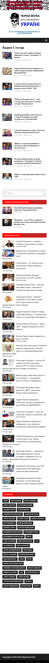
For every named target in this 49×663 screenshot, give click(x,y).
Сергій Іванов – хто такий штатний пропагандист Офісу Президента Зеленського (29, 266)
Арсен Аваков (9, 518)
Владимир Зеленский (12, 532)
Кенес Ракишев (10, 554)
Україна (29, 581)
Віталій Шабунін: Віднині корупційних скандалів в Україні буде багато (28, 209)
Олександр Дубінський (13, 563)
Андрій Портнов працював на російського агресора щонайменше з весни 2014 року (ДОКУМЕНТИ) (30, 402)
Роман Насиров (10, 572)
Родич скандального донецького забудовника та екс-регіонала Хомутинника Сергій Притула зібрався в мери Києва (24, 425)
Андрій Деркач (24, 509)
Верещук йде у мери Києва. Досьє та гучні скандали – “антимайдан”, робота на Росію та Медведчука (30, 378)
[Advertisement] (24, 621)
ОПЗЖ (29, 559)
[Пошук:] (24, 193)
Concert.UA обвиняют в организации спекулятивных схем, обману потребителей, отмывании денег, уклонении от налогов (23, 440)
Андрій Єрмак (9, 509)
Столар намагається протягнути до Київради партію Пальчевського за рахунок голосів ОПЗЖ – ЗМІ (27, 86)
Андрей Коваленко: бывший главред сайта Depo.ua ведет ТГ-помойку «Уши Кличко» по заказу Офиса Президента (31, 314)
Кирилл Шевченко (26, 554)
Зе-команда (9, 545)
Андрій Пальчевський (13, 514)
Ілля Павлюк (16, 501)
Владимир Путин (31, 532)
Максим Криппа (10, 559)
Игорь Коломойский (12, 550)
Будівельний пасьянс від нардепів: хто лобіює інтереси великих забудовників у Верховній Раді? (29, 70)
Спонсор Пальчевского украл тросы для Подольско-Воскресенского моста (29, 131)
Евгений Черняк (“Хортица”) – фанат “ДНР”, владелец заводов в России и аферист (30, 327)
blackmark (28, 60)
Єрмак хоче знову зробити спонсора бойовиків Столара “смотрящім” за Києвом (27, 55)
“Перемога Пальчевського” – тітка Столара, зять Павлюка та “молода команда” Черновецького (27, 101)
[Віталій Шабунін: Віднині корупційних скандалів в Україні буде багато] (7, 212)
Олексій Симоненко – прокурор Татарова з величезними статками (29, 242)
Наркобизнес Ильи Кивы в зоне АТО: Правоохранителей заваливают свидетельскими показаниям (30, 469)
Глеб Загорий (9, 541)
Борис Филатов (38, 518)
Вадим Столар (9, 527)
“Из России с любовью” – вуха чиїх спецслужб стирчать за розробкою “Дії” (31, 413)
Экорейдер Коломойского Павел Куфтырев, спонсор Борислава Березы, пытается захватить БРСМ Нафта (22, 482)
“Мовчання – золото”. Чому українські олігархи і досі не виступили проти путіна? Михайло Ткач (30, 222)
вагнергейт (26, 586)
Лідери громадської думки (16, 202)
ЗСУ (36, 541)
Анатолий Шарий (25, 505)
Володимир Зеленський (13, 536)
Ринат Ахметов (34, 568)
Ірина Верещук (30, 501)
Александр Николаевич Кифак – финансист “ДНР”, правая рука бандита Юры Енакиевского (28, 390)
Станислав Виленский (13, 581)
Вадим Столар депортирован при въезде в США (30, 175)
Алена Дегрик (9, 505)
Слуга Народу (23, 577)
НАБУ (22, 559)
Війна (29, 536)
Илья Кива (28, 550)
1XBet (6, 501)
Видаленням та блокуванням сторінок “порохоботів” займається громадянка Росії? (31, 254)
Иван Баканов (23, 545)
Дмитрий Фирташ (25, 541)
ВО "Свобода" (9, 523)
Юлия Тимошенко (11, 586)
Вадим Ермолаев (25, 523)
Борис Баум (23, 518)
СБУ (21, 572)
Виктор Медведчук (26, 527)
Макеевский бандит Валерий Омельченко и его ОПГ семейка (28, 276)
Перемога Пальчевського (14, 568)
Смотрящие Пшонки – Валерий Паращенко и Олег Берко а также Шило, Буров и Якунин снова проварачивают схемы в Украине (22, 301)
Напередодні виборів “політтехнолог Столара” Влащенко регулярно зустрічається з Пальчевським (28, 117)
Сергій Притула (32, 572)
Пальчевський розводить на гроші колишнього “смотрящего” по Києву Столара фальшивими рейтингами (28, 161)
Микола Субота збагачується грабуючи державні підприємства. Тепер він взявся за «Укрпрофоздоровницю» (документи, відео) (24, 349)
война (36, 586)
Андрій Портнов (31, 514)
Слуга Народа (9, 577)
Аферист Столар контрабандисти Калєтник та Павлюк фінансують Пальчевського (27, 145)
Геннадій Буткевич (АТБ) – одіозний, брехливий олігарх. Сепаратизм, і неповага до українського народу (30, 287)
